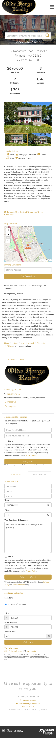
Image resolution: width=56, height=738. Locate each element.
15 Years (23, 605)
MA (22, 343)
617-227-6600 (29, 700)
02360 (10, 346)
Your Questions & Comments (16, 520)
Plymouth (30, 343)
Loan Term (8, 598)
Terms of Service (18, 585)
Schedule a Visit (39, 474)
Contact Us (10, 401)
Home (6, 343)
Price (6, 613)
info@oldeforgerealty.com (29, 703)
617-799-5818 (13, 394)
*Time (6, 510)
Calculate (28, 642)
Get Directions (28, 276)
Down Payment (10, 622)
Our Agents (10, 406)
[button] (47, 35)
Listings (15, 343)
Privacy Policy (31, 455)
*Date (6, 500)
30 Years (11, 605)
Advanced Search (27, 41)
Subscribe (28, 461)
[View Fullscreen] (8, 240)
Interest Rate (10, 632)
